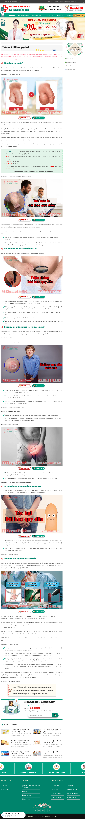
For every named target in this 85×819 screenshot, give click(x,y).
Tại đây (52, 166)
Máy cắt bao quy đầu (14, 681)
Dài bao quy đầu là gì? (52, 730)
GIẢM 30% (9, 163)
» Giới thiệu (4, 785)
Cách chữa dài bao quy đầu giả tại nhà (20, 730)
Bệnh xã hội (60, 15)
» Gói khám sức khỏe (72, 797)
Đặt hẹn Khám (80, 15)
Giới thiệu (12, 15)
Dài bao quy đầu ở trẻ (14, 74)
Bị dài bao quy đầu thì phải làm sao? (20, 741)
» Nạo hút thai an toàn (56, 797)
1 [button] (41, 38)
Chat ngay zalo (27, 795)
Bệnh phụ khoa (49, 15)
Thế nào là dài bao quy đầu (8, 54)
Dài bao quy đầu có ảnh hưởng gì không (19, 176)
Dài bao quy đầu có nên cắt (16, 407)
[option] (42, 28)
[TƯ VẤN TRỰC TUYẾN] (34, 705)
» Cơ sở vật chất (5, 789)
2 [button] (44, 38)
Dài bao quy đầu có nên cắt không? (20, 752)
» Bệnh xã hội (70, 785)
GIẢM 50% (9, 161)
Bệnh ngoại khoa (36, 15)
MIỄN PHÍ (9, 156)
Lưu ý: (8, 166)
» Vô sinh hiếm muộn (72, 789)
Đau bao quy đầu (13, 644)
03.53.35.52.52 (76, 8)
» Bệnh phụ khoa (55, 785)
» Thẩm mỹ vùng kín (56, 793)
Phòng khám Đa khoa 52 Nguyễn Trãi (32, 786)
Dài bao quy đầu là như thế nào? (52, 741)
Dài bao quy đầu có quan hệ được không (19, 482)
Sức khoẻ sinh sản (71, 15)
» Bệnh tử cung (54, 789)
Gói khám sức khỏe (23, 15)
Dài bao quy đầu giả (14, 342)
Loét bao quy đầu (13, 554)
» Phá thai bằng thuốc (72, 793)
